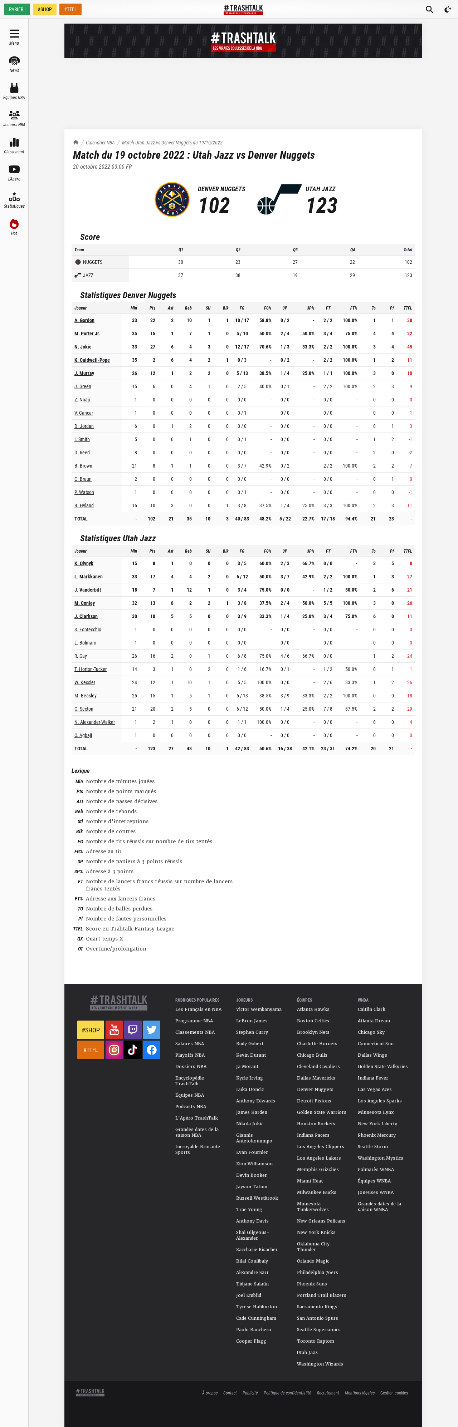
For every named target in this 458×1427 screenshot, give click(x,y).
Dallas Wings (372, 1055)
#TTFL (70, 9)
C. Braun (83, 478)
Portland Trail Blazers (321, 1295)
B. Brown (83, 465)
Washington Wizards (320, 1364)
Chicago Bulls (312, 1055)
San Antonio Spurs (317, 1318)
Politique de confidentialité (287, 1393)
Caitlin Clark (371, 1009)
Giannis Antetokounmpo (254, 1138)
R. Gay (80, 655)
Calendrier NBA (100, 142)
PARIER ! (17, 9)
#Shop (91, 1030)
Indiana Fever (373, 1078)
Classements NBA (195, 1032)
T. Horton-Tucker (90, 669)
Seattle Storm (373, 1147)
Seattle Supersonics (319, 1330)
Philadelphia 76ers (317, 1272)
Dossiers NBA (190, 1067)
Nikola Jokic (249, 1124)
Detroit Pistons (314, 1101)
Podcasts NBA (190, 1107)
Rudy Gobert (249, 1044)
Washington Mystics (380, 1158)
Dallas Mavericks (316, 1078)
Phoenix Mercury (377, 1135)
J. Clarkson (86, 616)
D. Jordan (84, 426)
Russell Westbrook (257, 1198)
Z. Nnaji (82, 399)
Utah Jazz (307, 1353)
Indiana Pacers (313, 1135)
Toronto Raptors (316, 1341)
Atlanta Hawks (313, 1009)
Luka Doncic (250, 1089)
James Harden (251, 1112)
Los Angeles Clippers (320, 1147)
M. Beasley (85, 695)
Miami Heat (310, 1181)
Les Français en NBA (198, 1009)
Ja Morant (247, 1067)
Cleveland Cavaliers (318, 1067)
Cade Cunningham (256, 1318)
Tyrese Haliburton (256, 1307)
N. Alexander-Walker (94, 722)
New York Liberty (377, 1124)
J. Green (82, 386)
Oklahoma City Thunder (313, 1247)
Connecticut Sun (376, 1044)
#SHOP (45, 9)
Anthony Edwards (255, 1101)
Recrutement (328, 1393)
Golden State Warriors (321, 1112)
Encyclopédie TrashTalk (189, 1081)
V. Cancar (83, 412)
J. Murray (84, 373)
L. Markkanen (88, 576)
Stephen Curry (252, 1032)
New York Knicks (316, 1232)
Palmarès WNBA (376, 1169)
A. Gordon (84, 320)
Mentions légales (360, 1393)
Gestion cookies (394, 1393)
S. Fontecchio (87, 629)
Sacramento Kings (317, 1307)
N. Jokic (82, 346)
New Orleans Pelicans (321, 1221)
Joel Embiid (248, 1295)
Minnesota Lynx (376, 1112)
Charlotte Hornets (317, 1044)
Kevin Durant (251, 1055)
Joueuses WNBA (376, 1192)
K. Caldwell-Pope (92, 359)
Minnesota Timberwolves (313, 1207)
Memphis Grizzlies (318, 1169)
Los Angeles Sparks (380, 1101)
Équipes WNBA (374, 1181)
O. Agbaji (83, 735)
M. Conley (84, 602)
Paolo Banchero (253, 1330)
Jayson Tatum (251, 1187)
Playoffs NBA (190, 1055)
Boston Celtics (313, 1021)
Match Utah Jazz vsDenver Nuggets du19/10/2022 (172, 142)
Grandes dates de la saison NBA (197, 1132)
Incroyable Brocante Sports (197, 1149)
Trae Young (249, 1210)
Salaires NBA (189, 1044)
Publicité (250, 1393)
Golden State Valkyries (383, 1067)
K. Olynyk (83, 563)
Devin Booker (251, 1175)
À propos (210, 1393)
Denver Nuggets (315, 1089)
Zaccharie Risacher (257, 1250)
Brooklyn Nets (313, 1032)
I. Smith (82, 439)
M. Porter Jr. (87, 333)
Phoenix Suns (312, 1284)
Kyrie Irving (249, 1078)
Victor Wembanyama (259, 1009)
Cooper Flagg (251, 1341)
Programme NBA (194, 1021)
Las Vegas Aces (375, 1089)
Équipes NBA (189, 1095)
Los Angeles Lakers (319, 1158)
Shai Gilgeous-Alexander (252, 1235)
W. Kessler (84, 682)
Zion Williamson (254, 1164)
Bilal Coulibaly (252, 1261)
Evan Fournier (252, 1152)
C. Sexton (83, 708)
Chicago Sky (371, 1032)
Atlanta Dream (374, 1021)
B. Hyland (84, 505)
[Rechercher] (429, 9)
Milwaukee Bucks (316, 1192)
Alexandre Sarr (252, 1272)
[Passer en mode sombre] (448, 9)
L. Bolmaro (85, 642)
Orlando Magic (313, 1261)
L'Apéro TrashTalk (196, 1118)
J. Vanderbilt (87, 589)
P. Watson (84, 492)
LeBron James (252, 1021)
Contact (230, 1393)
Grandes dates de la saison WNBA (379, 1207)
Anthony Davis (252, 1221)
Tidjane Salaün (252, 1284)
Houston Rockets (316, 1124)
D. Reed (82, 452)
